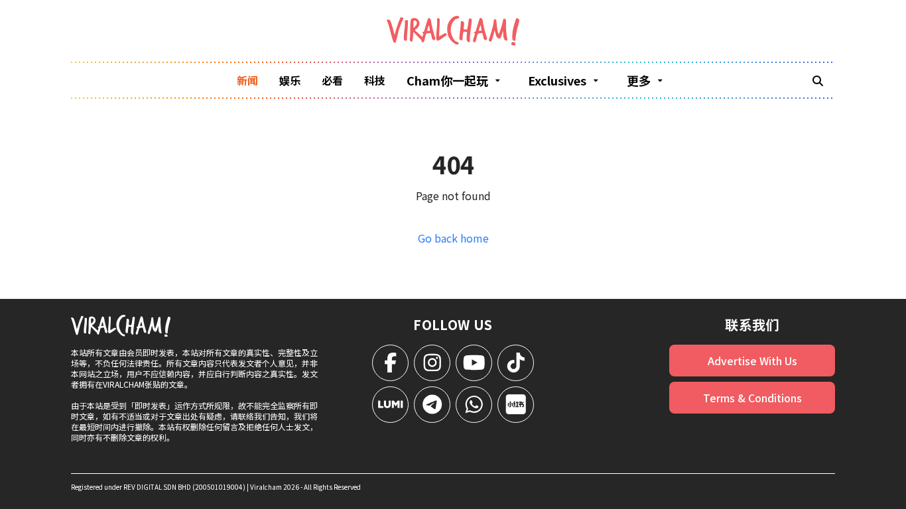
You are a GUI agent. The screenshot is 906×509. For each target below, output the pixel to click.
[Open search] (817, 80)
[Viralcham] (453, 31)
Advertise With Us (752, 360)
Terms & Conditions (752, 398)
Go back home (453, 238)
